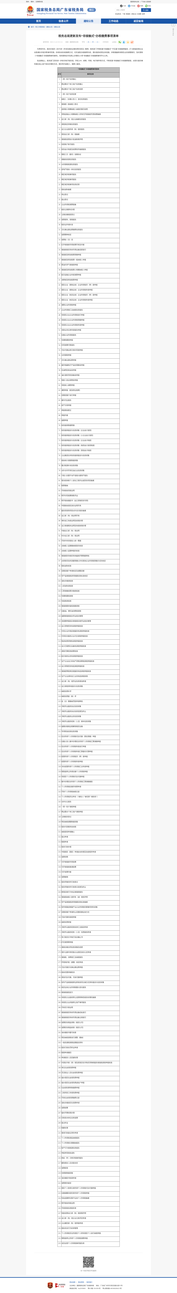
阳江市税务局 (40, 27)
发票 (143, 14)
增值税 (128, 14)
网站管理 (81, 1282)
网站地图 (72, 1282)
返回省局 (138, 21)
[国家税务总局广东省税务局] (56, 11)
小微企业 (133, 14)
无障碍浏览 (39, 1)
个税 (123, 14)
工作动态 (113, 21)
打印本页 (105, 42)
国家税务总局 (134, 1)
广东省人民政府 (146, 1)
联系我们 (89, 1282)
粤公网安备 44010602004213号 (112, 1288)
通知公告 (88, 21)
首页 (38, 21)
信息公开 (63, 21)
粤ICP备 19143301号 (94, 1288)
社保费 (139, 14)
